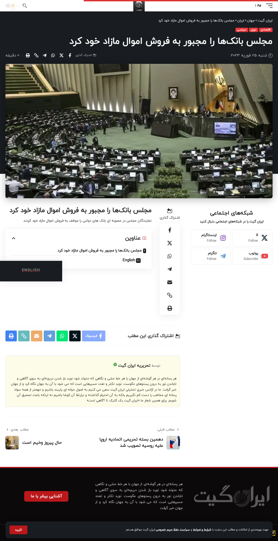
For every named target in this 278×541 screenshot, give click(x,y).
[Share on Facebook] (70, 55)
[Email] (169, 282)
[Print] (27, 55)
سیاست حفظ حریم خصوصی (173, 530)
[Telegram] (211, 256)
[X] (252, 237)
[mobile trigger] (268, 6)
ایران (253, 30)
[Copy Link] (36, 55)
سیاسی (241, 30)
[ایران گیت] (139, 5)
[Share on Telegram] (44, 55)
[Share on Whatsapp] (53, 55)
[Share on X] (61, 55)
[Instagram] (211, 237)
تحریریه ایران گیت (134, 366)
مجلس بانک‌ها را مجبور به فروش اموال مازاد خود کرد (100, 250)
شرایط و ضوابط (202, 530)
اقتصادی (266, 30)
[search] (25, 5)
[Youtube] (252, 256)
